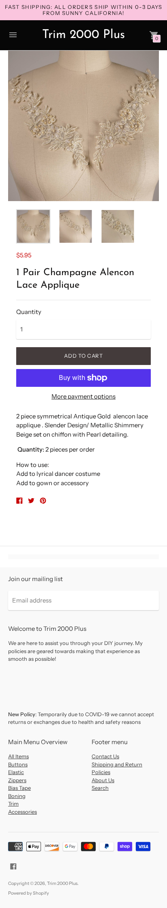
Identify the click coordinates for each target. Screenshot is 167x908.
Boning (17, 796)
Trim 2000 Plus (62, 883)
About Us (103, 780)
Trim (13, 803)
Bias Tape (19, 788)
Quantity (28, 311)
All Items (18, 756)
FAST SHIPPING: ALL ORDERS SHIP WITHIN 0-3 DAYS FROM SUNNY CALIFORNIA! (84, 10)
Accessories (22, 811)
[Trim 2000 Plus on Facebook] (13, 866)
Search (100, 788)
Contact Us (105, 756)
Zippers (17, 780)
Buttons (18, 764)
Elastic (16, 772)
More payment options (83, 396)
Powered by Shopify (28, 893)
